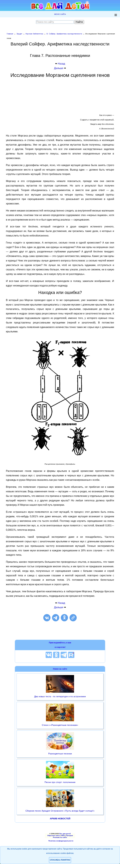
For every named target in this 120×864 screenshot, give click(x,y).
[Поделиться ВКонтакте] (46, 617)
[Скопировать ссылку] (73, 617)
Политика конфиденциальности (60, 841)
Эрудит (19, 34)
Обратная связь (53, 835)
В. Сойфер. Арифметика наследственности (64, 34)
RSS (63, 835)
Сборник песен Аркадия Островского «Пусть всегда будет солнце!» (60, 810)
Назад (61, 63)
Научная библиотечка (34, 34)
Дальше (59, 68)
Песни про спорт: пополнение (60, 782)
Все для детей (65, 833)
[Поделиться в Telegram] (55, 617)
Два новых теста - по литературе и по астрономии (60, 696)
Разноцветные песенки (60, 753)
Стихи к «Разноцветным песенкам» (60, 725)
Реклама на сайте (60, 837)
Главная (10, 34)
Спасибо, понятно (60, 860)
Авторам (69, 835)
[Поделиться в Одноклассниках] (64, 617)
